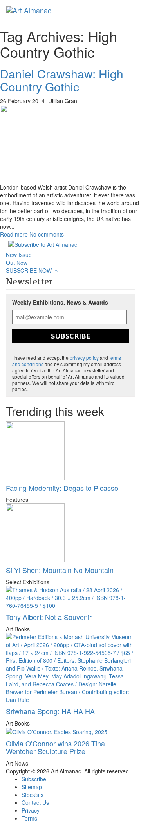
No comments (46, 234)
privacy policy (84, 357)
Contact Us (35, 802)
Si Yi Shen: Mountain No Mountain (60, 570)
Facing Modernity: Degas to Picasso (62, 488)
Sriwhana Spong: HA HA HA (50, 711)
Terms (29, 818)
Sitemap (32, 787)
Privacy (31, 810)
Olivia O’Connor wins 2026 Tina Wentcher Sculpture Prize (55, 747)
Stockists (32, 795)
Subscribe (70, 336)
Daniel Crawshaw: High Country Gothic (61, 80)
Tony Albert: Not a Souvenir (49, 617)
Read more (14, 234)
